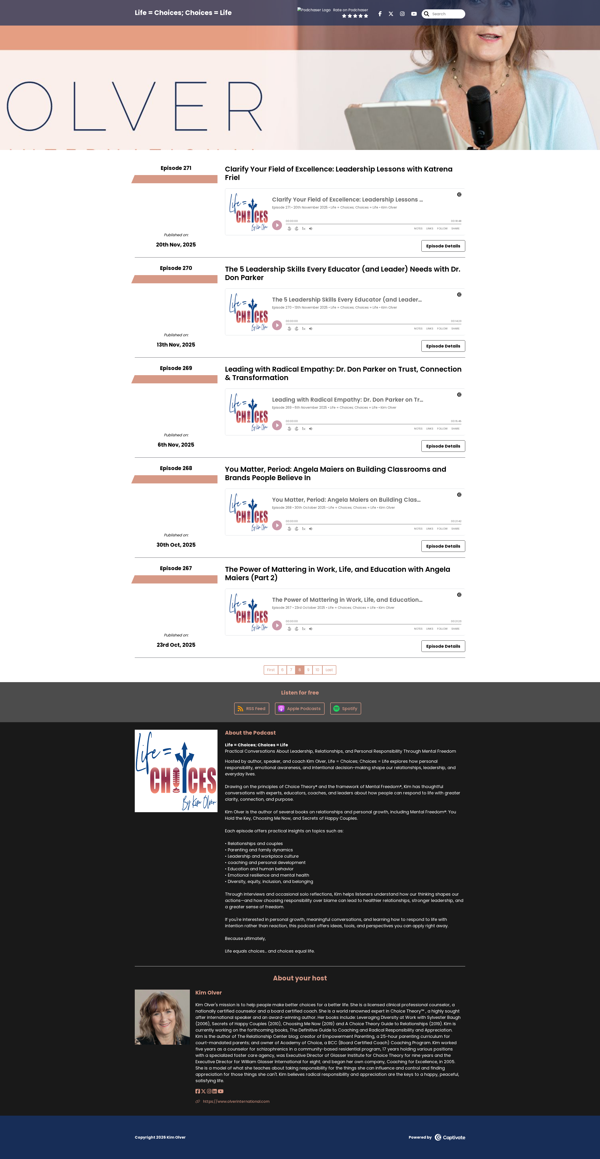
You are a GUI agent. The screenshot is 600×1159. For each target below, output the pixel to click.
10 (317, 670)
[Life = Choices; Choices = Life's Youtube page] (411, 14)
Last (329, 670)
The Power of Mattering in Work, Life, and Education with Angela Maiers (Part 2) (337, 573)
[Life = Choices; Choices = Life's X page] (388, 14)
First (271, 670)
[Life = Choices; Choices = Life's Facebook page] (380, 14)
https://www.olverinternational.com (236, 1101)
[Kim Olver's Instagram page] (209, 1091)
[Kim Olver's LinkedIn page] (214, 1091)
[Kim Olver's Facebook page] (197, 1091)
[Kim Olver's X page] (203, 1091)
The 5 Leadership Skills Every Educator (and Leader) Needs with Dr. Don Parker (342, 273)
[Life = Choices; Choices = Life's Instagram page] (399, 14)
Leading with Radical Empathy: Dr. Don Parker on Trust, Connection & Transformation (343, 373)
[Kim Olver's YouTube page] (221, 1091)
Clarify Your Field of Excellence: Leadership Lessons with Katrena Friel (339, 173)
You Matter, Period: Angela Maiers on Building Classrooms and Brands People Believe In (335, 473)
